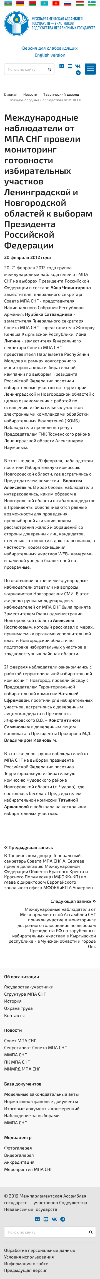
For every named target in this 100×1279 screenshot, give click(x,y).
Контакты (14, 1015)
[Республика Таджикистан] (80, 2)
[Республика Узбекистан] (92, 2)
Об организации (21, 976)
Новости (30, 94)
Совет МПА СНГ (20, 1040)
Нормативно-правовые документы (41, 1101)
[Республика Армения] (20, 2)
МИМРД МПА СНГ (22, 1068)
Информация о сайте (26, 1263)
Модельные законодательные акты (41, 1094)
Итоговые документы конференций (41, 1108)
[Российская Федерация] (67, 2)
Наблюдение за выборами (31, 1115)
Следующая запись (71, 901)
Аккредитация (19, 1161)
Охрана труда (18, 1008)
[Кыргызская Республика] (55, 2)
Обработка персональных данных (39, 1250)
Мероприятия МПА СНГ (28, 1169)
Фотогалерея (18, 1147)
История (13, 1000)
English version (50, 54)
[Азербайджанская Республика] (8, 2)
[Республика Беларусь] (32, 2)
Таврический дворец (61, 94)
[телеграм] (78, 72)
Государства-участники (28, 986)
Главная (10, 94)
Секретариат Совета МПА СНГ (35, 1047)
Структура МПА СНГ (25, 993)
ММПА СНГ (15, 1054)
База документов (22, 1083)
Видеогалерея (19, 1155)
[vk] (78, 66)
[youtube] (70, 66)
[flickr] (61, 66)
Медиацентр (18, 1137)
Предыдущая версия (26, 1270)
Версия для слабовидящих (50, 47)
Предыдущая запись (30, 847)
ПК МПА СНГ (17, 1061)
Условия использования (29, 1256)
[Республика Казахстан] (44, 2)
